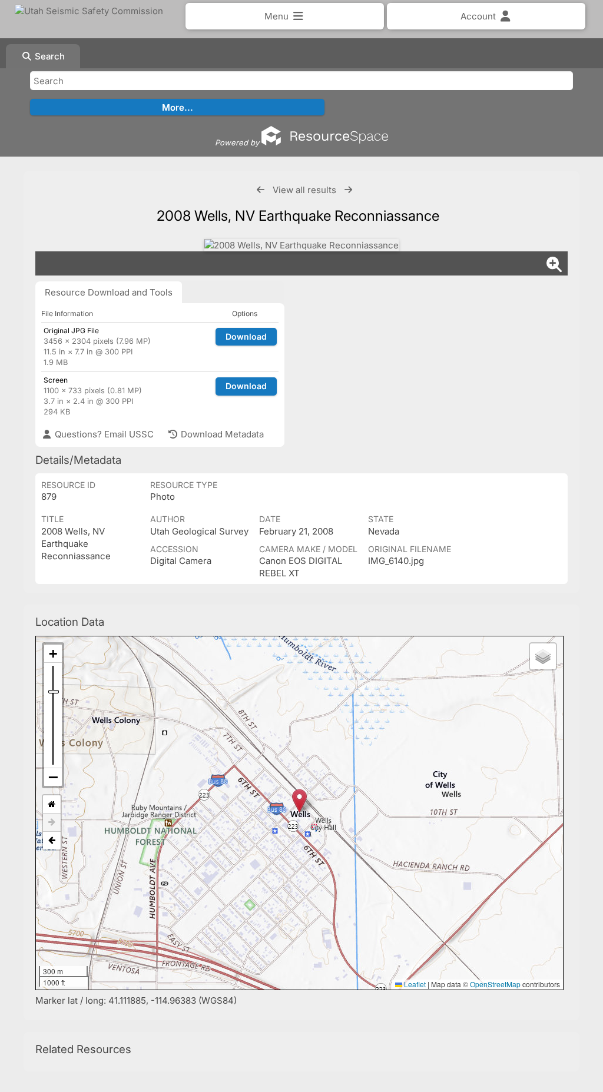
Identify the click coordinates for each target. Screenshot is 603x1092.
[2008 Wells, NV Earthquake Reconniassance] (301, 245)
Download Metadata (221, 434)
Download (246, 336)
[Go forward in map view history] (52, 823)
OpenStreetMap (495, 984)
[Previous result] (260, 189)
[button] (299, 801)
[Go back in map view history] (52, 840)
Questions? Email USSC (103, 434)
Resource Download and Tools (109, 292)
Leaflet (414, 984)
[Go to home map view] (52, 804)
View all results (304, 189)
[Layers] (543, 656)
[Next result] (348, 189)
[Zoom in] (53, 654)
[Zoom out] (53, 777)
